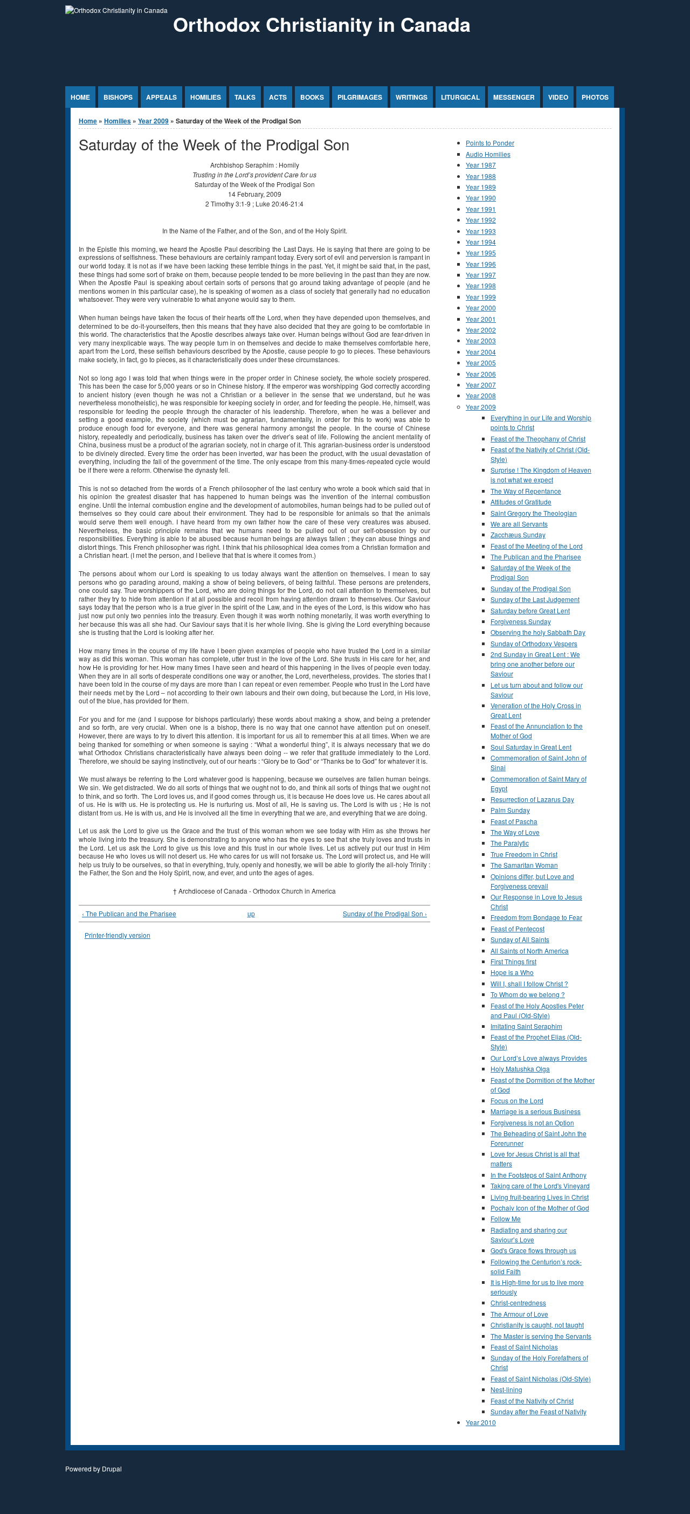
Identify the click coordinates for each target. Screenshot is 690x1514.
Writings (411, 97)
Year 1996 (481, 263)
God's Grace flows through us (533, 1250)
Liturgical (460, 97)
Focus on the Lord (517, 1100)
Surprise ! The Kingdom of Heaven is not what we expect (541, 474)
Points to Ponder (490, 142)
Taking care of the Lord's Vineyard (540, 1185)
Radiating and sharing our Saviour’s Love (529, 1234)
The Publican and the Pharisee (536, 556)
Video (558, 97)
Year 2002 (481, 329)
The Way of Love (515, 831)
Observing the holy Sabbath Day (538, 632)
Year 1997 (481, 274)
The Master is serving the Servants (541, 1335)
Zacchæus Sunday (518, 534)
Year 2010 (481, 1422)
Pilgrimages (359, 97)
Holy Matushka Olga (520, 1068)
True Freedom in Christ (524, 854)
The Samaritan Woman (524, 864)
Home (80, 97)
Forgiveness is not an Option (532, 1122)
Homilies (205, 97)
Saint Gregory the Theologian (534, 512)
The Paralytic (510, 842)
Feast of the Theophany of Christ (538, 438)
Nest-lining (506, 1389)
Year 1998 (481, 285)
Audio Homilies (488, 153)
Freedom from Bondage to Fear (536, 917)
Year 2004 (481, 351)
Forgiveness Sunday (521, 621)
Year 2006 (481, 373)
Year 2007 (481, 384)
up (251, 913)
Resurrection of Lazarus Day (532, 799)
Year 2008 (481, 395)
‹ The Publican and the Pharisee (129, 913)
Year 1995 (481, 252)
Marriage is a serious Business (536, 1111)
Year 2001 (481, 318)
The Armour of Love (519, 1313)
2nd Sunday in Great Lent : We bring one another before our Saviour (535, 663)
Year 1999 (481, 296)
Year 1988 (481, 176)
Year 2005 (481, 362)
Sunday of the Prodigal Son (531, 588)
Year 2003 (481, 340)
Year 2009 (153, 121)
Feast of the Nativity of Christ (532, 1400)
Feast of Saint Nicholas (524, 1346)
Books (312, 97)
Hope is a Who (512, 972)
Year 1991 (481, 208)
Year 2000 (481, 307)
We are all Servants (519, 523)
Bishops (118, 97)
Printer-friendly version (117, 934)
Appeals (161, 97)
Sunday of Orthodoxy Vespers (534, 643)
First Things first (513, 961)
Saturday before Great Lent (530, 610)
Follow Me (506, 1218)
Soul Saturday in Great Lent (531, 746)
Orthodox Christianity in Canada (322, 24)
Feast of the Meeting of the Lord (537, 545)
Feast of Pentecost (517, 928)
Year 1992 (481, 219)
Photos (595, 97)
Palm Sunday (510, 809)
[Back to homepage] (116, 10)
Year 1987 (481, 164)
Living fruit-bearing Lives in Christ (540, 1196)
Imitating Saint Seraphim (526, 1026)
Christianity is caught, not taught (537, 1324)
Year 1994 (481, 241)
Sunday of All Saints (520, 939)
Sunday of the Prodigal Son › (385, 913)
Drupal (112, 1468)
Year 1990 (481, 197)
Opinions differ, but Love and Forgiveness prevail (532, 881)
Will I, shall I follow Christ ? (529, 983)
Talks (245, 97)
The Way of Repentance (526, 490)
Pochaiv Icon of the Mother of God (540, 1207)
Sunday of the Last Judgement (535, 599)
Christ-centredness (518, 1302)
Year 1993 (481, 231)
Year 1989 (481, 186)
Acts (278, 97)
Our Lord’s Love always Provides (539, 1057)
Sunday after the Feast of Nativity (538, 1411)
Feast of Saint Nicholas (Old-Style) (541, 1378)
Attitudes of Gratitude (521, 501)
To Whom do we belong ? (528, 994)
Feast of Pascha (514, 821)
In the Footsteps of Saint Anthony (538, 1174)
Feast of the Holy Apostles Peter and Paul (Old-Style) (537, 1010)
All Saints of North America (530, 950)
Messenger (514, 97)
